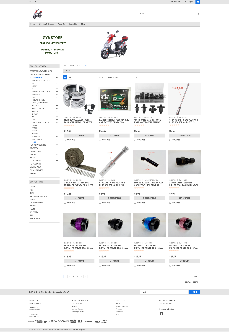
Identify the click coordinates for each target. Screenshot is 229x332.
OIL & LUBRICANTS (36, 170)
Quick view (79, 114)
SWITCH (34, 128)
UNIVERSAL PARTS (36, 203)
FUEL (33, 117)
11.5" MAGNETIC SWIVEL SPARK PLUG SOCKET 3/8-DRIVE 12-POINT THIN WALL (183, 122)
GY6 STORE (34, 187)
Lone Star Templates (78, 329)
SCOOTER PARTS (36, 77)
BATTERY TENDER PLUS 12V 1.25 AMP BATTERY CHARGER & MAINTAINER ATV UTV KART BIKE (114, 122)
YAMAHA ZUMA (35, 167)
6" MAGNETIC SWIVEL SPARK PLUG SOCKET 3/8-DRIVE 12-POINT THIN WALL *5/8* (112, 185)
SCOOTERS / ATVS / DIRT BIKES (41, 71)
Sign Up (191, 2)
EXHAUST (35, 114)
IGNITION (34, 131)
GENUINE (33, 154)
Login (184, 2)
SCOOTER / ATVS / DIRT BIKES (41, 80)
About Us (61, 24)
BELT (33, 89)
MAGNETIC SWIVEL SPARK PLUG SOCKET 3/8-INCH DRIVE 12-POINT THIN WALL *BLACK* (149, 185)
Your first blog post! (165, 303)
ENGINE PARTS (36, 111)
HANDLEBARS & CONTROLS (40, 122)
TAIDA (32, 193)
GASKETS (34, 120)
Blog (83, 24)
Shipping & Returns (46, 24)
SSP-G (32, 199)
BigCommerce (60, 329)
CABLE (34, 97)
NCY (31, 190)
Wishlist (75, 306)
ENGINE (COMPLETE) (38, 108)
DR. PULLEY (34, 212)
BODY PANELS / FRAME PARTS (41, 92)
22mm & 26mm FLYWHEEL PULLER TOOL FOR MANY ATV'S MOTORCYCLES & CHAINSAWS (183, 185)
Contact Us (73, 24)
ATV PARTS (34, 148)
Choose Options (184, 135)
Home (32, 24)
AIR (33, 83)
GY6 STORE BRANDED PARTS (40, 74)
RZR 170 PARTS (35, 164)
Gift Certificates (77, 303)
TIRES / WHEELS (37, 139)
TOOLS (34, 142)
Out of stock (184, 198)
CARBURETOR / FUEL (38, 100)
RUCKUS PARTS (35, 161)
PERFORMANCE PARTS (38, 145)
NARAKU (33, 206)
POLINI (32, 209)
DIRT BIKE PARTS (35, 151)
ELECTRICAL (35, 105)
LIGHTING (35, 133)
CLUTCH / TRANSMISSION (40, 103)
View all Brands (35, 218)
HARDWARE (35, 125)
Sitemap (45, 329)
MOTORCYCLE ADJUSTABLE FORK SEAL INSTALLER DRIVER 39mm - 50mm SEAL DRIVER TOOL (79, 122)
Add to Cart (79, 135)
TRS (31, 215)
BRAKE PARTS (36, 94)
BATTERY (34, 86)
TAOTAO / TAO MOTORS (38, 196)
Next (196, 276)
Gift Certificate (175, 2)
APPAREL (33, 173)
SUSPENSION (36, 136)
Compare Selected (191, 282)
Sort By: (101, 77)
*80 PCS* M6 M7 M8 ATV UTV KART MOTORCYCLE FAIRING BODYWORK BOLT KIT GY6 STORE (149, 122)
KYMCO (32, 158)
